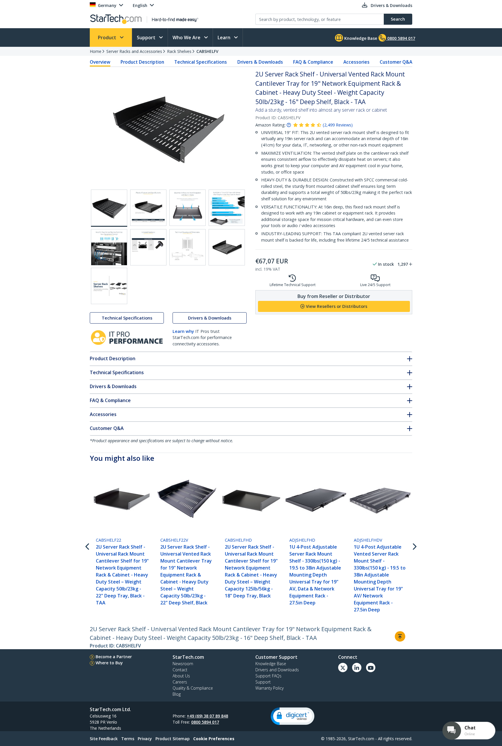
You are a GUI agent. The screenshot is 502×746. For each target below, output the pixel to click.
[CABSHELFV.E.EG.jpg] (227, 208)
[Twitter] (342, 667)
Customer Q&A (396, 62)
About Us (181, 676)
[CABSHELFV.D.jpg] (187, 208)
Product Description (142, 62)
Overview (100, 62)
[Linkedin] (356, 667)
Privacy (145, 738)
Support (147, 37)
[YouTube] (370, 667)
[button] (292, 716)
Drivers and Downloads (277, 669)
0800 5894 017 (205, 722)
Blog (177, 694)
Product (107, 37)
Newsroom (183, 663)
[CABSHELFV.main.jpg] (109, 208)
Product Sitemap (172, 738)
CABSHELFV (207, 51)
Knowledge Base (360, 38)
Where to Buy (109, 662)
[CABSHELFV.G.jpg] (109, 247)
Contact (180, 669)
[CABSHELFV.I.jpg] (187, 247)
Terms (127, 738)
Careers (180, 682)
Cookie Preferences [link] (213, 738)
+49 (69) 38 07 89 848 (207, 716)
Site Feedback (104, 738)
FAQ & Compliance (313, 62)
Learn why (183, 331)
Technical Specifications (200, 62)
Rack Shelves (179, 51)
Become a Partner (114, 656)
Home (95, 51)
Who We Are (187, 37)
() (338, 125)
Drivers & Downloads (260, 62)
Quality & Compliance (193, 688)
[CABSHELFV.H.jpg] (148, 247)
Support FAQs (268, 676)
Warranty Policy (269, 688)
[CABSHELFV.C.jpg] (148, 208)
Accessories (356, 62)
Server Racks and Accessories (134, 51)
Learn (225, 37)
